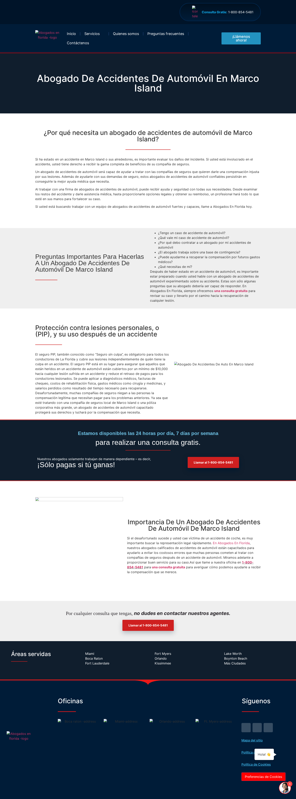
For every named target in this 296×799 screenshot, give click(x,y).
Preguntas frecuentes (165, 34)
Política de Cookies (256, 764)
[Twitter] (246, 727)
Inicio (71, 34)
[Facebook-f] (257, 727)
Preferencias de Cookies (263, 777)
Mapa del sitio (252, 740)
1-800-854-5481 (227, 12)
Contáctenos (78, 43)
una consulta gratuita (230, 291)
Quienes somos (126, 34)
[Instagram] (268, 727)
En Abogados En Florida (231, 543)
